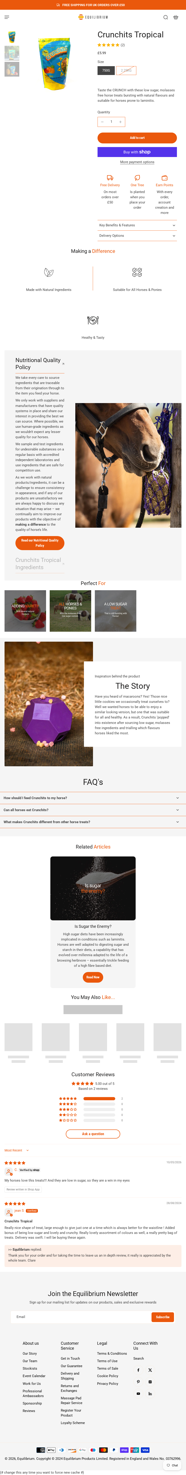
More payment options (137, 162)
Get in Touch (70, 1359)
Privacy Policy (107, 1384)
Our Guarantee (71, 1366)
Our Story (30, 1354)
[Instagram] (150, 1382)
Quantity (104, 112)
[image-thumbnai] (12, 37)
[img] (15, 1163)
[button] (137, 138)
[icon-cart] (176, 17)
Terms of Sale (107, 1368)
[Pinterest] (138, 1382)
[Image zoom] (54, 63)
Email (21, 1317)
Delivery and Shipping (70, 1375)
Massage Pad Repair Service (71, 1400)
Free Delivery (110, 185)
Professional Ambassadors (33, 1393)
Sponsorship (32, 1403)
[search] (166, 17)
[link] (25, 611)
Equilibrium (25, 1459)
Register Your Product (71, 1412)
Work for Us (32, 1384)
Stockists (30, 1368)
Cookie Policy (107, 1376)
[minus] (102, 122)
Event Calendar (34, 1376)
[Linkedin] (150, 1394)
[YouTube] (138, 1394)
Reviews (29, 1411)
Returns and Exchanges (70, 1388)
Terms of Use (107, 1361)
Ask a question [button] (93, 1134)
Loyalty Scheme (73, 1423)
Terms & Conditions (112, 1354)
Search (138, 1359)
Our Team (30, 1361)
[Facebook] (138, 1370)
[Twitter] (150, 1370)
